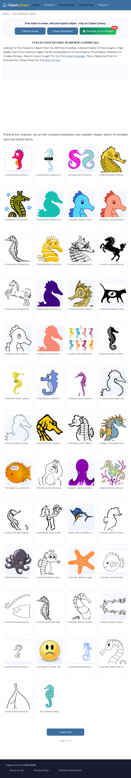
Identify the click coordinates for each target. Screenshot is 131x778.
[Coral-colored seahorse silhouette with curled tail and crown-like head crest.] (50, 349)
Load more (65, 732)
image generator (75, 56)
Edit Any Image (30, 31)
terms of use (52, 60)
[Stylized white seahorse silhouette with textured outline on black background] (113, 391)
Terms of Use (86, 5)
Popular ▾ (103, 5)
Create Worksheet (62, 31)
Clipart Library (13, 765)
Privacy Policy (66, 5)
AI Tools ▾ (49, 5)
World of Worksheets (70, 770)
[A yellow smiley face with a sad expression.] (50, 651)
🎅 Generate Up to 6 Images (99, 29)
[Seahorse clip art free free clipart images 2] (50, 696)
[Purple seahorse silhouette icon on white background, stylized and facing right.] (50, 305)
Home (36, 5)
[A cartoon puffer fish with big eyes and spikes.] (18, 472)
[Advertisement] (65, 106)
